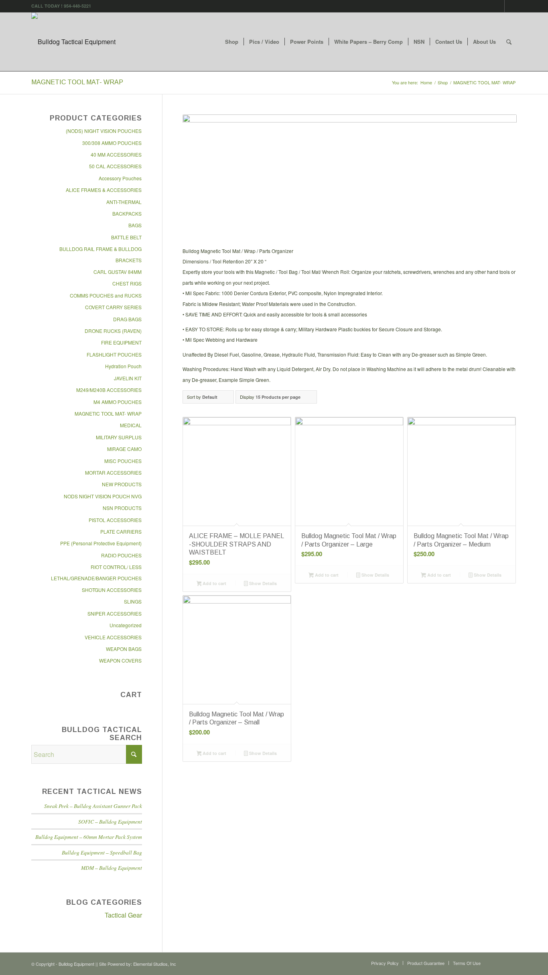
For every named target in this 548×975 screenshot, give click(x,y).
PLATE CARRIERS (121, 531)
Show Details (262, 583)
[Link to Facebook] (498, 6)
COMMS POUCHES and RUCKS (106, 295)
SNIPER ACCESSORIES (114, 613)
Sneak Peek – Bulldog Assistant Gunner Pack (93, 806)
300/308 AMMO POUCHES (112, 142)
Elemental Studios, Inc (154, 964)
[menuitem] (232, 41)
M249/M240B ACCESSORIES (109, 389)
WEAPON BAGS (124, 648)
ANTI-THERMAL (124, 201)
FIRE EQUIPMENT (121, 342)
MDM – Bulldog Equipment (111, 867)
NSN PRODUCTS (122, 507)
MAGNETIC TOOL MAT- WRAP (108, 413)
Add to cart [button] (213, 583)
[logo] (73, 41)
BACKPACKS (127, 213)
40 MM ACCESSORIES (116, 154)
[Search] (509, 41)
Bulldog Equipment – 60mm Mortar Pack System (88, 836)
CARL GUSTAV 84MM (117, 271)
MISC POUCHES (123, 460)
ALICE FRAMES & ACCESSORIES (104, 189)
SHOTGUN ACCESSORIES (112, 589)
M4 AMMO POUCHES (117, 401)
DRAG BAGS (127, 319)
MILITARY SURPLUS (119, 437)
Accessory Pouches (120, 178)
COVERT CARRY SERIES (113, 307)
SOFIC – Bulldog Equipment (110, 821)
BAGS (135, 225)
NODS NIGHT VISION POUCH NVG (103, 496)
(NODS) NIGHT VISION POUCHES (104, 130)
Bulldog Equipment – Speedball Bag (102, 852)
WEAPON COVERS (120, 660)
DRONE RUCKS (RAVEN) (113, 330)
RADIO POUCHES (121, 555)
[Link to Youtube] (511, 6)
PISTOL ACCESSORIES (115, 519)
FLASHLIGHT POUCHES (114, 354)
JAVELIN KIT (128, 378)
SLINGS (133, 601)
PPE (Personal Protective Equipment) (101, 543)
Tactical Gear (123, 915)
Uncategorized (126, 625)
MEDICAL (131, 425)
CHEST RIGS (127, 283)
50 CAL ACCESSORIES (115, 166)
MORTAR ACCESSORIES (113, 472)
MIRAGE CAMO (124, 448)
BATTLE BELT (126, 237)
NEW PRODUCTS (122, 484)
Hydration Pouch (123, 366)
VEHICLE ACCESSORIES (113, 637)
